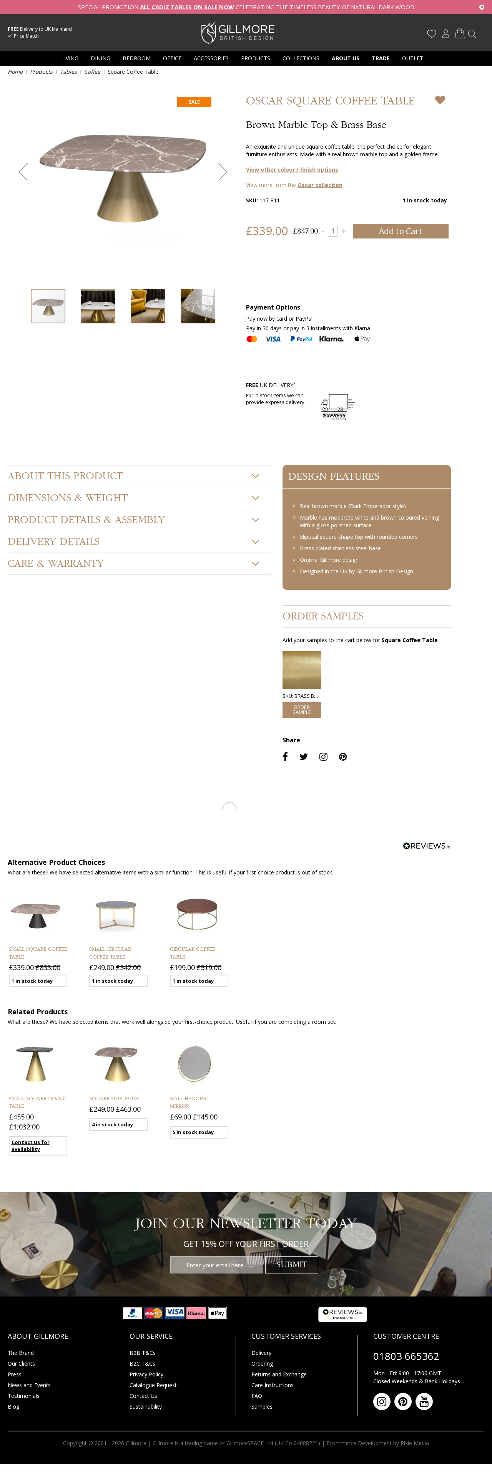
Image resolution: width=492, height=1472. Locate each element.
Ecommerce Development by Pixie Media (377, 1443)
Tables (68, 71)
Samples (262, 1406)
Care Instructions (272, 1385)
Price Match (26, 36)
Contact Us (143, 1395)
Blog (13, 1406)
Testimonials (24, 1395)
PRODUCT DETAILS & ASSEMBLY (86, 520)
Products (41, 71)
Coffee (92, 71)
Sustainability (146, 1406)
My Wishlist (431, 33)
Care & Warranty (56, 564)
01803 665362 (406, 1356)
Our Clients (21, 1363)
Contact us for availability (31, 1146)
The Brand (21, 1352)
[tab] (139, 476)
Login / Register (445, 33)
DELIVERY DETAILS (54, 542)
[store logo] (237, 32)
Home (15, 71)
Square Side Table (114, 1099)
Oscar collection (320, 185)
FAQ (256, 1395)
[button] (23, 171)
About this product (65, 476)
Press (15, 1374)
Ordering (262, 1363)
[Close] (481, 7)
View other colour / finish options (292, 169)
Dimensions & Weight (68, 498)
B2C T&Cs (142, 1363)
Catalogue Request (153, 1385)
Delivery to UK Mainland (40, 29)
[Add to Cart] (302, 710)
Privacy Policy (146, 1374)
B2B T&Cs (143, 1352)
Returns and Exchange (279, 1374)
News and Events (29, 1385)
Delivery (261, 1352)
